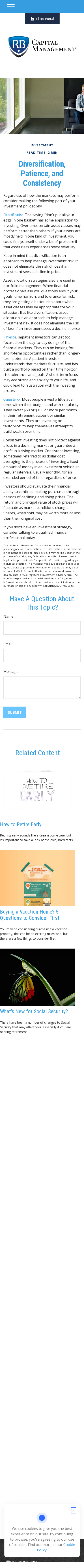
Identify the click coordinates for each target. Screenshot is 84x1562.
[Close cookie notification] (73, 1510)
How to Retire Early (20, 824)
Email (7, 644)
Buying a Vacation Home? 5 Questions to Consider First (29, 915)
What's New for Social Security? (34, 1011)
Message (11, 671)
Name (8, 616)
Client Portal (45, 18)
